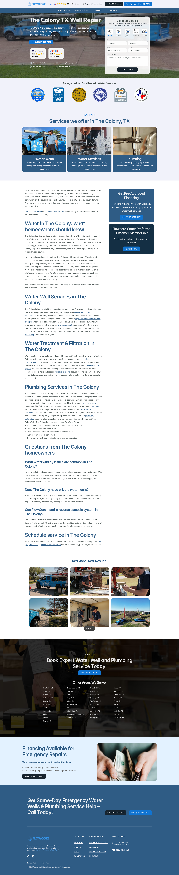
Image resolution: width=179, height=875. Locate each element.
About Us (78, 843)
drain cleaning (96, 406)
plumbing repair (90, 403)
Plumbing (99, 10)
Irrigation (94, 847)
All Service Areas (120, 850)
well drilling (29, 334)
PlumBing (93, 856)
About (112, 10)
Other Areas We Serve (89, 682)
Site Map (45, 863)
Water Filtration (97, 852)
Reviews (77, 847)
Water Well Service (98, 843)
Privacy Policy (32, 863)
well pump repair (65, 325)
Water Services (81, 10)
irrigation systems (62, 372)
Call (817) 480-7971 (33, 211)
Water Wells (63, 10)
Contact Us (79, 856)
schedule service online (54, 211)
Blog (76, 852)
